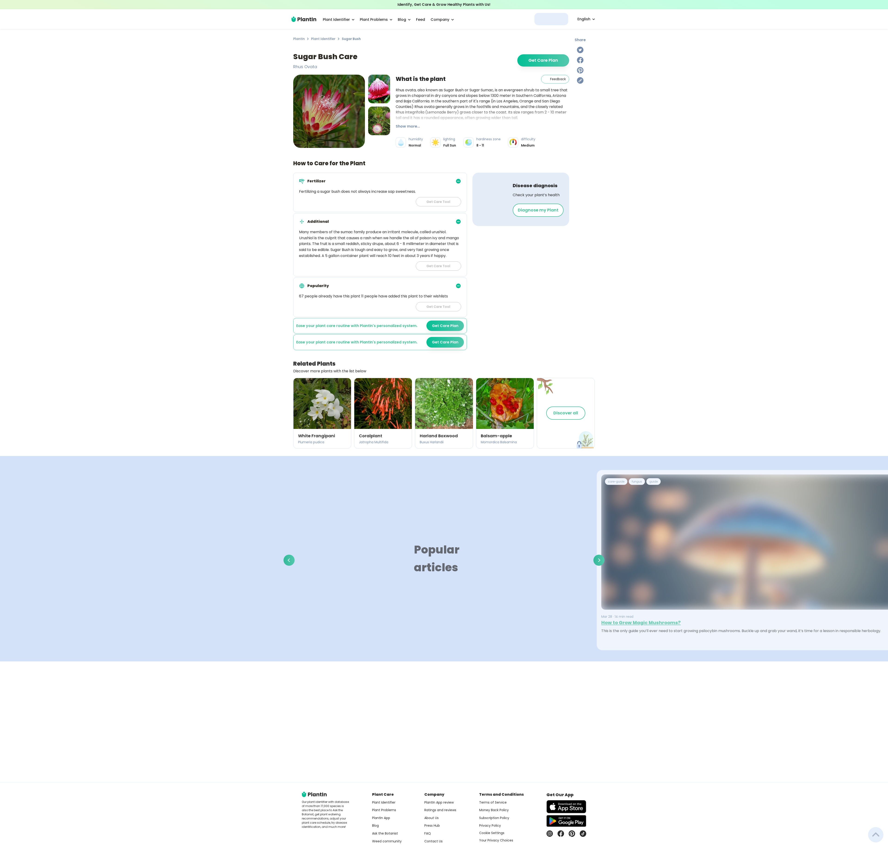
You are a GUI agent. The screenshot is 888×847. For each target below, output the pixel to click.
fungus (637, 481)
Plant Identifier (323, 39)
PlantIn (299, 39)
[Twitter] (580, 50)
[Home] (303, 19)
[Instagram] (549, 833)
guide (653, 481)
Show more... (408, 126)
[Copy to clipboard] (580, 80)
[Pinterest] (580, 70)
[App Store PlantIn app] (566, 806)
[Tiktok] (583, 833)
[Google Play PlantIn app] (566, 821)
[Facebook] (580, 60)
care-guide (616, 481)
